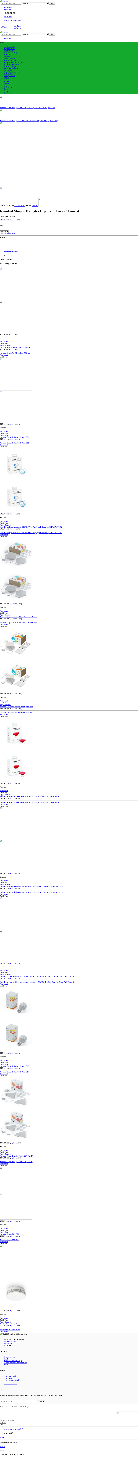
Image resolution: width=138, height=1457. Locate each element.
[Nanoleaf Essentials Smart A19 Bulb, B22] (69, 390)
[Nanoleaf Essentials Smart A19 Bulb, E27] (69, 1019)
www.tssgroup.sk (10, 1376)
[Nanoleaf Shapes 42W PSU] (69, 1193)
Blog (6, 85)
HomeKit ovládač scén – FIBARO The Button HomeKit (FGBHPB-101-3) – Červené (29, 796)
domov (6, 81)
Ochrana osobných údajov (13, 1361)
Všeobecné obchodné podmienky (15, 1363)
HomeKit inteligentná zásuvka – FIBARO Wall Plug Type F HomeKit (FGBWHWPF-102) (31, 527)
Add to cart (4, 231)
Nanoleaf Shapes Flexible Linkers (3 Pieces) (15, 347)
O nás (6, 91)
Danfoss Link (9, 51)
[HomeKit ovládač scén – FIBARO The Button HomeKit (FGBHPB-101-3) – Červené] (69, 750)
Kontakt (7, 93)
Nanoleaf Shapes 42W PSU (9, 1234)
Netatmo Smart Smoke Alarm (10, 1324)
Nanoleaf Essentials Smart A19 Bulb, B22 (14, 437)
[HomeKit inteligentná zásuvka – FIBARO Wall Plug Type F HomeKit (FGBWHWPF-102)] (69, 480)
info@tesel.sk (9, 1343)
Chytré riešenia (9, 49)
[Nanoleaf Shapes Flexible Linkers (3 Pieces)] (69, 300)
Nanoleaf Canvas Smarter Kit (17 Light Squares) (16, 707)
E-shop (6, 83)
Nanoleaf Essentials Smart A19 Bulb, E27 (14, 1066)
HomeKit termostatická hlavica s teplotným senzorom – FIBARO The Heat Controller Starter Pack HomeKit (37, 976)
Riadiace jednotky (10, 66)
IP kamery (7, 56)
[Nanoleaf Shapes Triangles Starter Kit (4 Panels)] (69, 1109)
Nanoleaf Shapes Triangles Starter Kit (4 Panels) (16, 1156)
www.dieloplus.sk (10, 1384)
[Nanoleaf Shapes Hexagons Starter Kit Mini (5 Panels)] (69, 570)
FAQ (6, 89)
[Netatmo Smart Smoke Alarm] (69, 1277)
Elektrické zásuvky (10, 53)
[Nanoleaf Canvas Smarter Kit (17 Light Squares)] (69, 660)
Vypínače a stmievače (11, 72)
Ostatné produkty (10, 60)
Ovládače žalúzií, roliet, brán (14, 62)
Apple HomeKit (9, 47)
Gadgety (7, 54)
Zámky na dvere (9, 76)
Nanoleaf (35, 206)
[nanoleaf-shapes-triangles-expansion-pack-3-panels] (32, 185)
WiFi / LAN (8, 74)
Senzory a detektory (11, 68)
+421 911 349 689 (10, 1341)
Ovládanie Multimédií (11, 64)
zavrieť (2, 1437)
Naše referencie (9, 87)
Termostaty (8, 70)
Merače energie (9, 58)
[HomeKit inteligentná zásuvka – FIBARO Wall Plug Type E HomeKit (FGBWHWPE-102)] (69, 839)
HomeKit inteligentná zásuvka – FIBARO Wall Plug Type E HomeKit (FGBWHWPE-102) (31, 886)
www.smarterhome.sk (11, 1380)
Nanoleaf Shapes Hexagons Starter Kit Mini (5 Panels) (18, 617)
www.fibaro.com (10, 1382)
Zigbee (6, 78)
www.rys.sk (8, 1378)
